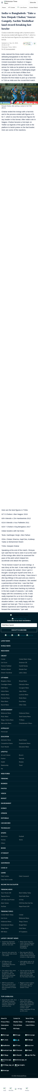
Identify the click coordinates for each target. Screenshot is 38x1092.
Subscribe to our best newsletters (19, 628)
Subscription (5, 1034)
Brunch (21, 764)
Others (3, 852)
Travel (20, 775)
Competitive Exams (7, 753)
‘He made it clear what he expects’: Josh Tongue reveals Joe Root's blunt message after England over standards (9, 984)
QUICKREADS (5, 872)
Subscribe (33, 2)
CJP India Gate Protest (7, 909)
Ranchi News (5, 714)
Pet (2, 778)
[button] (2, 2)
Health (3, 771)
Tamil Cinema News (25, 726)
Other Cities (22, 714)
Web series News (6, 733)
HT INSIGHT (5, 862)
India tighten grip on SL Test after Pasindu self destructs (27, 972)
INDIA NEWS (5, 660)
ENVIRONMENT (6, 813)
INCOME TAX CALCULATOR (9, 894)
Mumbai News (5, 707)
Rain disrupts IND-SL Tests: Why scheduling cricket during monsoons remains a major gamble (27, 964)
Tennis (21, 849)
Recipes (21, 771)
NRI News (4, 941)
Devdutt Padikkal (6, 675)
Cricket (3, 668)
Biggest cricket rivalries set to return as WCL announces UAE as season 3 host (27, 994)
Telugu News (5, 938)
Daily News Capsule (8, 633)
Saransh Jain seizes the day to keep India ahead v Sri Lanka (9, 963)
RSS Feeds (16, 1038)
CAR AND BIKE (5, 832)
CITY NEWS (4, 687)
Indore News (5, 701)
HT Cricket (11, 7)
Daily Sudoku (5, 885)
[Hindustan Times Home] (12, 2)
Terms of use (30, 1028)
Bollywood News (6, 722)
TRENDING (4, 788)
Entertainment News (7, 934)
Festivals (21, 768)
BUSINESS (4, 793)
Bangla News (23, 934)
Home (4, 7)
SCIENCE (4, 818)
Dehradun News (24, 694)
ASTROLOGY (5, 738)
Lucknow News (23, 704)
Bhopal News (23, 690)
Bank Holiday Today (25, 902)
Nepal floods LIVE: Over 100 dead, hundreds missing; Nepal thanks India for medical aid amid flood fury (9, 1012)
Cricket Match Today (25, 668)
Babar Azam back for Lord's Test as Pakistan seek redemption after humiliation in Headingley (27, 954)
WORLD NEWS (6, 655)
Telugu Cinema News (7, 729)
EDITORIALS (5, 827)
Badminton (4, 846)
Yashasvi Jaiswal (6, 679)
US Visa (21, 909)
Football (21, 846)
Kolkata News (5, 704)
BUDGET (3, 808)
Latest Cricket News (9, 948)
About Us (4, 1028)
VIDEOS (3, 803)
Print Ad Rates (17, 1034)
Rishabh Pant (23, 679)
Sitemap (3, 1038)
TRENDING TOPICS (7, 921)
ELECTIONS (4, 867)
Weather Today (17, 1031)
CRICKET (4, 665)
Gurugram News (24, 697)
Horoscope (4, 741)
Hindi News (22, 938)
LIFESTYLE (4, 761)
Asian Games (5, 912)
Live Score (23, 7)
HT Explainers (23, 941)
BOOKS (3, 857)
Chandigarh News (6, 694)
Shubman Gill (23, 672)
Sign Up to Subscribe (19, 638)
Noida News (22, 707)
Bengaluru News (6, 690)
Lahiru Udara (23, 682)
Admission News (6, 749)
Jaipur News (22, 701)
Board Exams (23, 749)
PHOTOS (4, 798)
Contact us (16, 1028)
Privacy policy (5, 1031)
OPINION (4, 822)
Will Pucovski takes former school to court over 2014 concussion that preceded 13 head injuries (9, 995)
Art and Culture (5, 764)
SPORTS (3, 842)
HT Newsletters (30, 1031)
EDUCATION (5, 746)
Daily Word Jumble (6, 889)
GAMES (3, 882)
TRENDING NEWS (6, 899)
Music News (4, 726)
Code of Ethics (30, 1034)
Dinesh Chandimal (6, 682)
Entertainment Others (25, 733)
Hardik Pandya (23, 675)
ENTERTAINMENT (6, 719)
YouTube (3, 916)
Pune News (22, 711)
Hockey (3, 849)
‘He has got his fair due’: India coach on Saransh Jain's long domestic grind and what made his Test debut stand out (27, 983)
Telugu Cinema (23, 931)
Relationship (4, 775)
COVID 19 (4, 877)
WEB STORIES (5, 783)
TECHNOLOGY (5, 837)
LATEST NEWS (5, 650)
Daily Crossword (24, 885)
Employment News (24, 753)
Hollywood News (24, 722)
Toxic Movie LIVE (6, 902)
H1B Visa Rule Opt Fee (26, 912)
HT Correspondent (9, 49)
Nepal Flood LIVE (24, 916)
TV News (21, 729)
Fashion (3, 768)
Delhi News (4, 697)
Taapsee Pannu (5, 906)
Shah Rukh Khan (24, 906)
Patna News (4, 711)
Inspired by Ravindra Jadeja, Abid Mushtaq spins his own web (8, 952)
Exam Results (5, 756)
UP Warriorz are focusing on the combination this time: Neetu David (8, 973)
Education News (24, 756)
